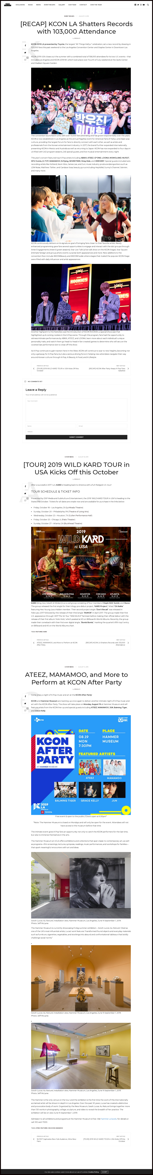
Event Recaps (49, 5)
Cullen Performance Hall (80, 515)
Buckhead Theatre (73, 523)
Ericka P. (77, 38)
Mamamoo (59, 1128)
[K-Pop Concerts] (7, 5)
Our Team (72, 5)
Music (30, 5)
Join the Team (96, 5)
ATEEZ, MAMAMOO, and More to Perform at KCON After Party (76, 678)
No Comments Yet (35, 381)
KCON (53, 1128)
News (38, 5)
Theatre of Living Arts (78, 512)
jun (49, 1128)
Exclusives (20, 5)
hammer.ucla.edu (109, 1119)
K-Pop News (69, 457)
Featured (39, 631)
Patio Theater (68, 520)
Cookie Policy (93, 1172)
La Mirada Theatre (74, 508)
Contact (83, 5)
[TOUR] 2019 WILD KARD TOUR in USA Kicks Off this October (76, 468)
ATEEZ (38, 1128)
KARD (45, 631)
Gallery (61, 5)
